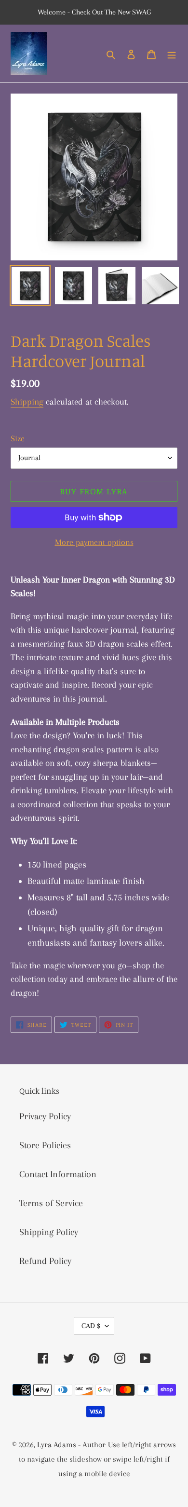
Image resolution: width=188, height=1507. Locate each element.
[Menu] (171, 53)
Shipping (27, 402)
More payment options (94, 542)
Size (18, 438)
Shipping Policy (48, 1232)
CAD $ (90, 1325)
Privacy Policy (45, 1116)
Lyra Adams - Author (71, 1444)
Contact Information (57, 1174)
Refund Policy (45, 1261)
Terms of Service (51, 1203)
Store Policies (45, 1145)
